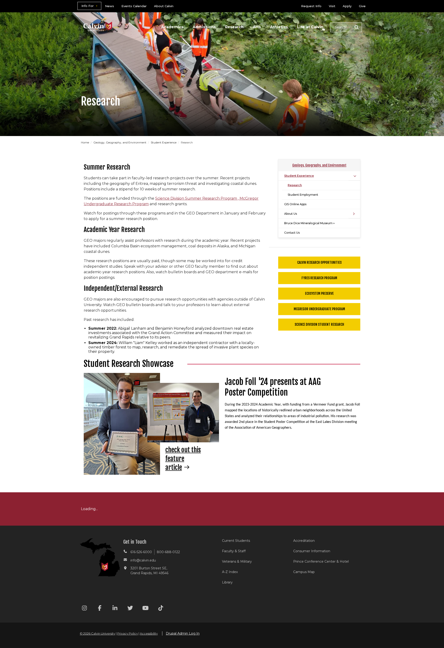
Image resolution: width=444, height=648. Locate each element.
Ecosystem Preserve (319, 293)
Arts (257, 27)
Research (234, 27)
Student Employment (303, 194)
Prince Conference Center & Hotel (321, 561)
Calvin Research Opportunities (319, 262)
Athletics (279, 27)
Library (227, 582)
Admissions (204, 27)
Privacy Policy (127, 633)
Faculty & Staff (234, 551)
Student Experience (164, 142)
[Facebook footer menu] (99, 609)
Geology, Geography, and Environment (120, 142)
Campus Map (304, 572)
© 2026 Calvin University (97, 633)
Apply (347, 6)
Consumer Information (311, 551)
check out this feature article (183, 458)
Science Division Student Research (319, 324)
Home (85, 142)
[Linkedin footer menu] (114, 609)
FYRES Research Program (319, 278)
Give (362, 6)
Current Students (236, 541)
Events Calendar (134, 6)
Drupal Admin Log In (183, 633)
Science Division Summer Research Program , (197, 198)
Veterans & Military (237, 561)
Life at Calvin (310, 27)
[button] (346, 27)
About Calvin (163, 6)
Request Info (311, 6)
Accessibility (149, 633)
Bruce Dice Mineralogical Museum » (309, 223)
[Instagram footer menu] (84, 609)
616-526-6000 (141, 552)
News (109, 6)
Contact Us (292, 232)
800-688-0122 (168, 552)
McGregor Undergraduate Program (319, 309)
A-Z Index (230, 572)
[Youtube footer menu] (145, 609)
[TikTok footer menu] (160, 609)
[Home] (101, 20)
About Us (290, 213)
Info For (87, 6)
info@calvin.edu (143, 560)
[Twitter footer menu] (130, 609)
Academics (172, 27)
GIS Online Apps (295, 204)
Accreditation (304, 541)
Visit (332, 6)
